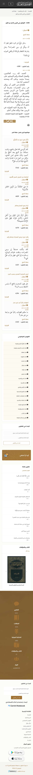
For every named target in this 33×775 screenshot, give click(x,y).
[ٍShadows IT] (12, 771)
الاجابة (7, 171)
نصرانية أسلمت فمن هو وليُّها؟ (22, 510)
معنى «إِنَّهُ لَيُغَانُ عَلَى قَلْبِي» (23, 476)
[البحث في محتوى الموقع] (10, 4)
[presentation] (6, 570)
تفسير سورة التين (25, 531)
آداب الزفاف (27, 489)
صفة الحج (14, 11)
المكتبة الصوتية (27, 734)
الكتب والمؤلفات (27, 737)
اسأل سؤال (28, 723)
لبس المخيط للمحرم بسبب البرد (18, 274)
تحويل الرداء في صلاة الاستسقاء (22, 524)
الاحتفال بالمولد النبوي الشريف (22, 496)
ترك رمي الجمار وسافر (21, 205)
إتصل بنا (29, 740)
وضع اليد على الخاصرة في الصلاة (22, 538)
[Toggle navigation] (3, 3)
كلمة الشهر (28, 731)
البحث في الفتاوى (16, 443)
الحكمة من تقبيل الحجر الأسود (18, 177)
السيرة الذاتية (28, 717)
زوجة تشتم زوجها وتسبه (24, 483)
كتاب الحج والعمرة (22, 11)
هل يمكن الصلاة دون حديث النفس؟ (21, 517)
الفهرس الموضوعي (26, 470)
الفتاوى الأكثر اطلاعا (26, 729)
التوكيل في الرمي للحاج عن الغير (23, 14)
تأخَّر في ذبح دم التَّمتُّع (20, 139)
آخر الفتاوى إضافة (27, 726)
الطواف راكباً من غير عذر (20, 302)
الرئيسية (30, 11)
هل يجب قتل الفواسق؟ (24, 503)
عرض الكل (28, 551)
